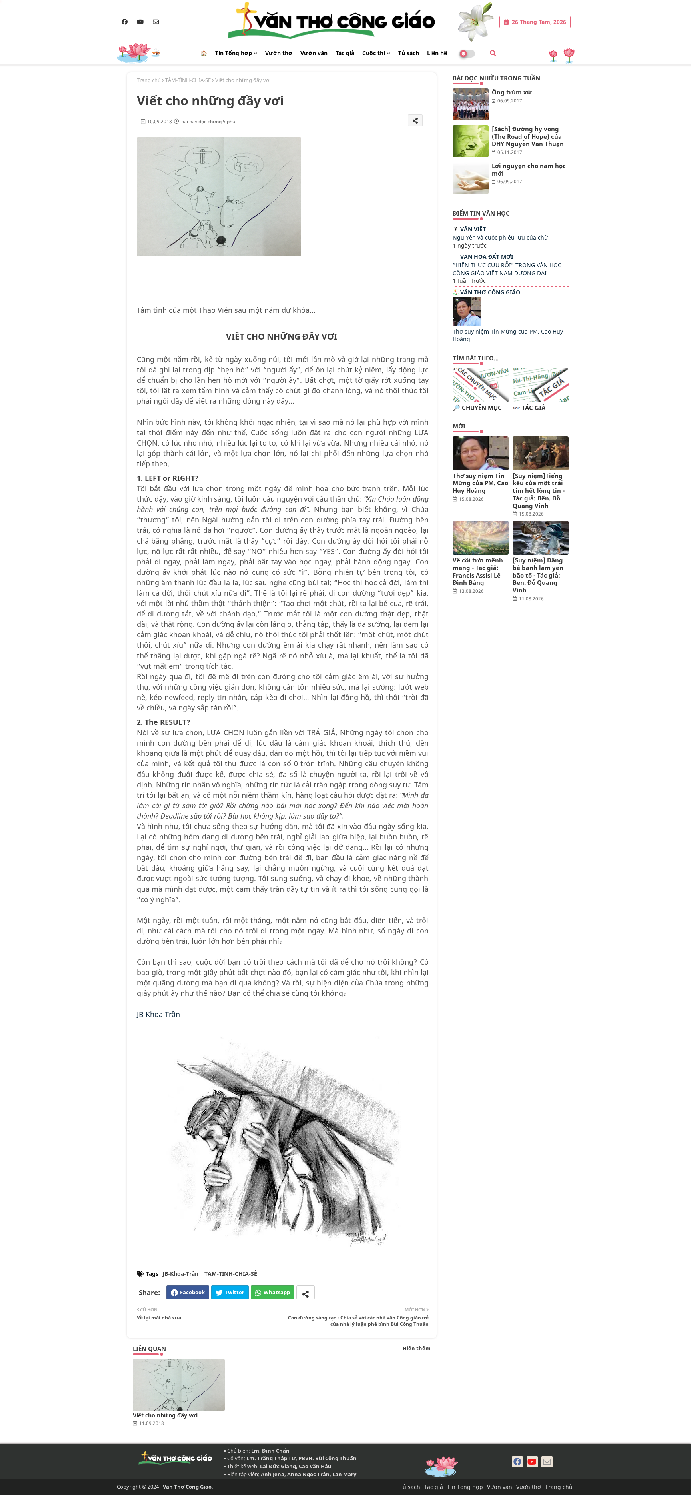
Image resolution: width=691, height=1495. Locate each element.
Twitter (234, 1292)
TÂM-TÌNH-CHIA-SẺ (188, 80)
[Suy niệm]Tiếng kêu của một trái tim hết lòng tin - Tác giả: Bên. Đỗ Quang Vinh (539, 491)
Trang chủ (149, 80)
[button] (493, 53)
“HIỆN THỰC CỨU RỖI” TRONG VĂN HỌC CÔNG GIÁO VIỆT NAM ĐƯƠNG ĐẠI (507, 269)
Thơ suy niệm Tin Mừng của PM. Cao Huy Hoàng (480, 483)
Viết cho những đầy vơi (165, 1415)
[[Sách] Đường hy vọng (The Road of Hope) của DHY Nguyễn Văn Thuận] (471, 141)
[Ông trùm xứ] (471, 104)
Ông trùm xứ (511, 92)
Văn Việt (473, 229)
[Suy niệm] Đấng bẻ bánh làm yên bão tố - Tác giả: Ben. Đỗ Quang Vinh (538, 575)
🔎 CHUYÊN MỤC (477, 408)
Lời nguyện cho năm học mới (529, 169)
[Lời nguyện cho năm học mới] (471, 178)
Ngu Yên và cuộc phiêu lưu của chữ (500, 237)
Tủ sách (408, 53)
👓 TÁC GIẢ (529, 408)
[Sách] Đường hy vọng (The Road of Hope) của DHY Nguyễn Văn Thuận (528, 136)
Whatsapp (277, 1292)
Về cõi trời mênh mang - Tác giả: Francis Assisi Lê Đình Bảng (478, 571)
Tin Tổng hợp (233, 53)
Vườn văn (314, 53)
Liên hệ (437, 53)
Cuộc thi (373, 53)
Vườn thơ (278, 53)
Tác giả (345, 53)
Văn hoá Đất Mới (486, 256)
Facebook (192, 1292)
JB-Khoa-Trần (180, 1273)
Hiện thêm (417, 1348)
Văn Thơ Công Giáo (490, 292)
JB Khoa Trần (158, 1014)
